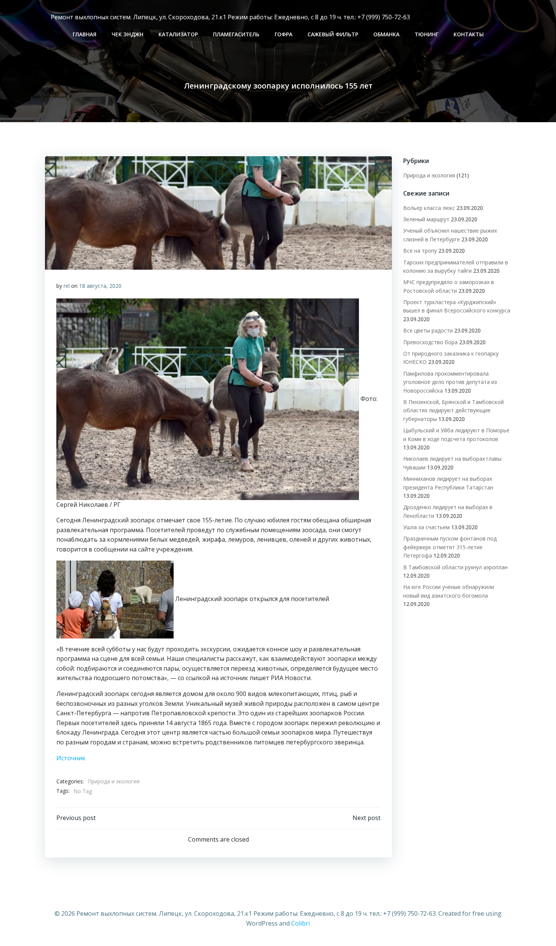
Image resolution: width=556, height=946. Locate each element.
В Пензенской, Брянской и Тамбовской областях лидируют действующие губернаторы (453, 410)
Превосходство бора (430, 342)
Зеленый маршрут (426, 219)
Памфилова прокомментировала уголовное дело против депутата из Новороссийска (450, 382)
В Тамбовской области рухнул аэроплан (455, 567)
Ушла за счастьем (426, 527)
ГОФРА (283, 34)
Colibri (300, 923)
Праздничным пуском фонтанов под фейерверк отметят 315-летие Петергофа (450, 547)
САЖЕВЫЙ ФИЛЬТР (333, 34)
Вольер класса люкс (429, 207)
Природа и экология (114, 781)
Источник (70, 758)
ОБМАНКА (386, 34)
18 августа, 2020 (100, 285)
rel (67, 285)
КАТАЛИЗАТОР (178, 34)
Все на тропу (420, 250)
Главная (84, 34)
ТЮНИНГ (426, 34)
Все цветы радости (428, 330)
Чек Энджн (127, 34)
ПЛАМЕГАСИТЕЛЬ (236, 34)
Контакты (468, 34)
